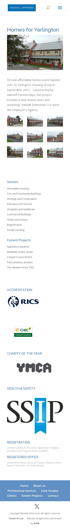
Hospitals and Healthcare (21, 209)
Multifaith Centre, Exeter (20, 252)
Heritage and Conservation (22, 199)
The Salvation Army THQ (20, 267)
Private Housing (15, 230)
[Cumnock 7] (35, 121)
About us (39, 486)
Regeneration (14, 224)
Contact (53, 495)
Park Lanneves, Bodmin (20, 262)
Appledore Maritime (18, 246)
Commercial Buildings (19, 214)
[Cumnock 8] (15, 121)
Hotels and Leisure (17, 219)
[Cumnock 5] (35, 152)
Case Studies (49, 491)
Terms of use (16, 518)
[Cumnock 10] (35, 136)
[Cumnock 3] (15, 152)
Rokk (36, 523)
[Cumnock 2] (55, 152)
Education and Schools (19, 204)
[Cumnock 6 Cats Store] (55, 136)
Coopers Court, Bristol (19, 257)
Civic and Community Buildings (24, 193)
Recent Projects (32, 495)
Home (24, 486)
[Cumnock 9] (55, 121)
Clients (12, 495)
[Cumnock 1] (15, 136)
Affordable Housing (18, 188)
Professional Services (22, 491)
